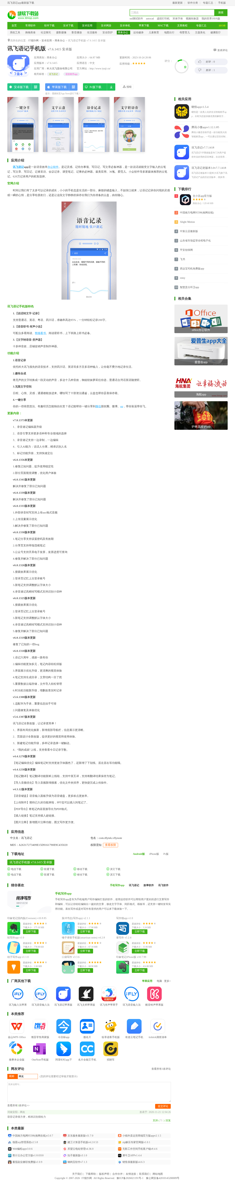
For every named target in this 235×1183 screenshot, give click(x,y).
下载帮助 (91, 1174)
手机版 (222, 2)
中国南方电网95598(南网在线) (197, 212)
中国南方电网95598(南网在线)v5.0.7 (32, 1135)
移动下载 (81, 869)
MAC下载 (163, 25)
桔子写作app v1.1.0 (18, 957)
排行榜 (222, 25)
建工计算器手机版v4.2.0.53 (83, 1142)
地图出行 (169, 32)
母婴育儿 (185, 32)
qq (121, 406)
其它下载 (114, 869)
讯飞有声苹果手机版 (109, 1007)
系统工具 (15, 32)
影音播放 (77, 32)
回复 (168, 1120)
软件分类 (193, 2)
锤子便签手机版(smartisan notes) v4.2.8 (83, 937)
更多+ (167, 981)
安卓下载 (68, 25)
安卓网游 (106, 25)
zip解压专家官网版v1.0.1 (136, 1142)
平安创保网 (186, 250)
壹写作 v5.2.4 (123, 937)
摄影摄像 (61, 32)
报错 (129, 86)
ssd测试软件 (136, 18)
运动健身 (138, 32)
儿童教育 (154, 32)
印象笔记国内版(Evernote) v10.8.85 (26, 918)
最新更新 (177, 2)
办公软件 (53, 166)
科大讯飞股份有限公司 (60, 68)
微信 (98, 406)
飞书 (182, 259)
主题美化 (200, 32)
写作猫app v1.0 (124, 918)
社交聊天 (46, 32)
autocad (150, 18)
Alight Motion (187, 222)
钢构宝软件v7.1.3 (77, 1162)
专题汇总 (208, 2)
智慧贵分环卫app (189, 287)
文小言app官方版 (202, 196)
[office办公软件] (201, 306)
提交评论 (163, 1106)
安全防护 (107, 32)
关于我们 (77, 1174)
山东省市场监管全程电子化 (195, 240)
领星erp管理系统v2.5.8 (25, 1142)
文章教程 (182, 25)
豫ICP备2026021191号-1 (130, 1178)
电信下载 (15, 869)
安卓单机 (125, 25)
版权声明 (104, 1174)
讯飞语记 (53, 74)
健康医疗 (215, 32)
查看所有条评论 (161, 1069)
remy (182, 278)
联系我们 (144, 1174)
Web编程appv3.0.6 (22, 1148)
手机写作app (63, 893)
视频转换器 (192, 18)
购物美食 (30, 32)
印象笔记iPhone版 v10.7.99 (131, 957)
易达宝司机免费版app (192, 268)
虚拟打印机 (163, 18)
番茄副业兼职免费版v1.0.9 (27, 1162)
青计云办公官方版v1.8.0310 (28, 1155)
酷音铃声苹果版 (154, 1004)
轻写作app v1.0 (15, 937)
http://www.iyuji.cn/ (100, 68)
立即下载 (31, 931)
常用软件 (30, 25)
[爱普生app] (201, 338)
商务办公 (123, 32)
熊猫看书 (40, 333)
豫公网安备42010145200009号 (162, 1178)
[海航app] (201, 370)
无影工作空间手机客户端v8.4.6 (139, 1148)
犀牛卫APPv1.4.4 (132, 1155)
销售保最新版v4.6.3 (133, 1162)
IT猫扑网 (33, 40)
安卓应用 (87, 25)
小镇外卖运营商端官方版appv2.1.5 (141, 1135)
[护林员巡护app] (201, 402)
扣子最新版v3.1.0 (77, 1155)
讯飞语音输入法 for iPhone (41, 1007)
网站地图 (158, 1174)
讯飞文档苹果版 (86, 1004)
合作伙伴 (117, 1174)
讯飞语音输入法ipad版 (132, 1007)
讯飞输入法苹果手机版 (18, 1007)
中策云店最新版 (189, 231)
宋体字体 (178, 18)
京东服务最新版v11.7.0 (80, 1135)
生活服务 (92, 32)
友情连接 (131, 1174)
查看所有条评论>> (18, 1105)
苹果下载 (144, 25)
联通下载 (48, 869)
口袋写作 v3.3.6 (70, 957)
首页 (14, 25)
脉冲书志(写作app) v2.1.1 (76, 918)
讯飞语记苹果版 (63, 1004)
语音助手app (71, 74)
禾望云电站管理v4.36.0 (80, 1148)
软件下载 (49, 25)
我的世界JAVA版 (211, 18)
